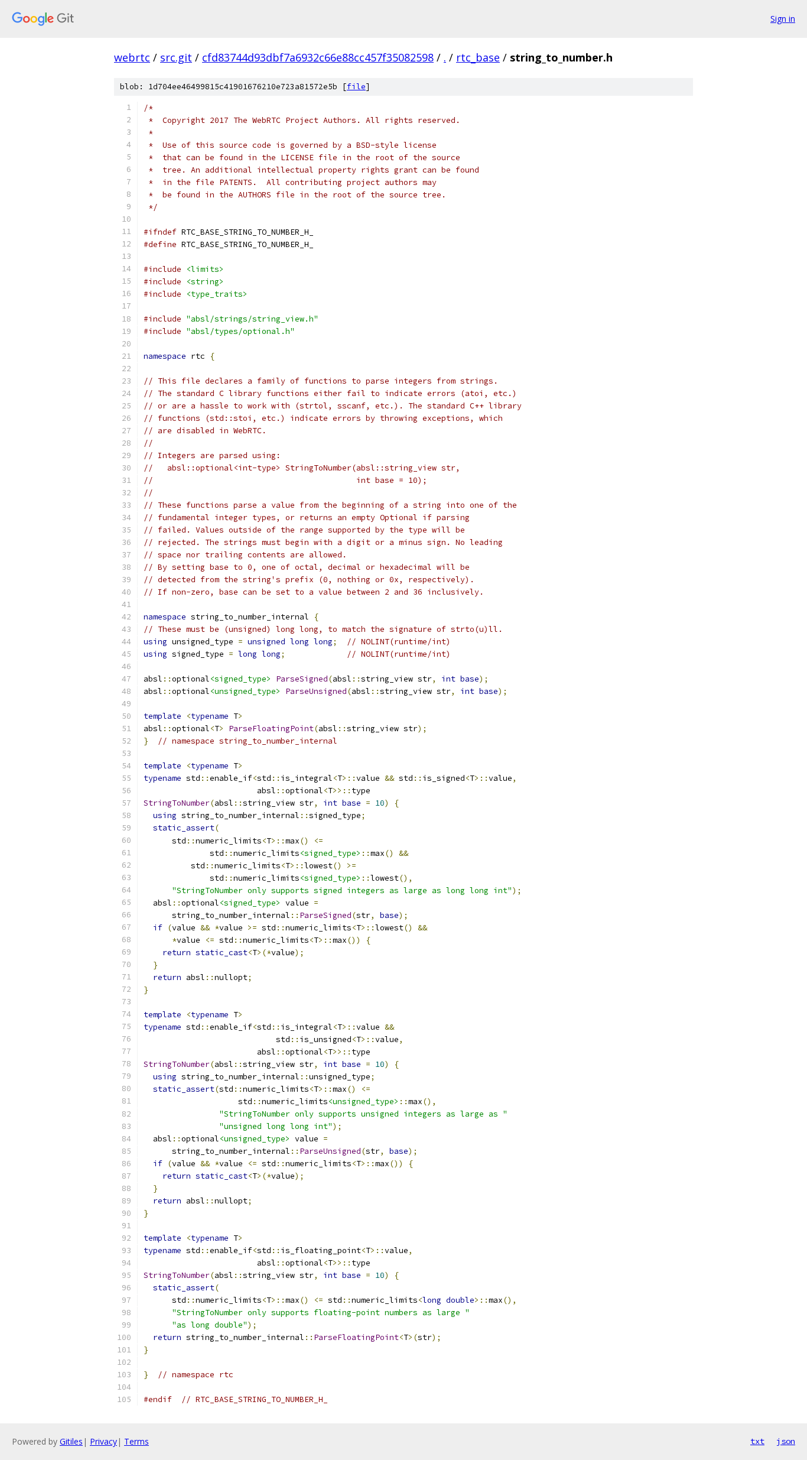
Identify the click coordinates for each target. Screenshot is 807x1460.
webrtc (132, 57)
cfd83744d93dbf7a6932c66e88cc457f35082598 (318, 57)
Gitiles (71, 1441)
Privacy (103, 1441)
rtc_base (478, 57)
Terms (136, 1441)
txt (757, 1441)
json (785, 1441)
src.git (176, 57)
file (356, 87)
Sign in (782, 18)
